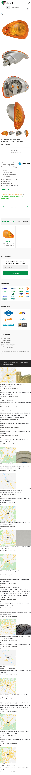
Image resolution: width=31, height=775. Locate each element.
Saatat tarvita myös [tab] (8, 221)
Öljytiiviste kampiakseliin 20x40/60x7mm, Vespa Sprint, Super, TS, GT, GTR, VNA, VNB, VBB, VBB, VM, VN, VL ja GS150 (14, 466)
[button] (2, 14)
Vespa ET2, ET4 (14, 151)
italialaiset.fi (12, 362)
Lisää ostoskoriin (15, 208)
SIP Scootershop (13, 185)
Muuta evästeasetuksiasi (7, 364)
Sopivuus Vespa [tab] (23, 221)
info (23, 194)
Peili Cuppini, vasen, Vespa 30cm (20, 644)
